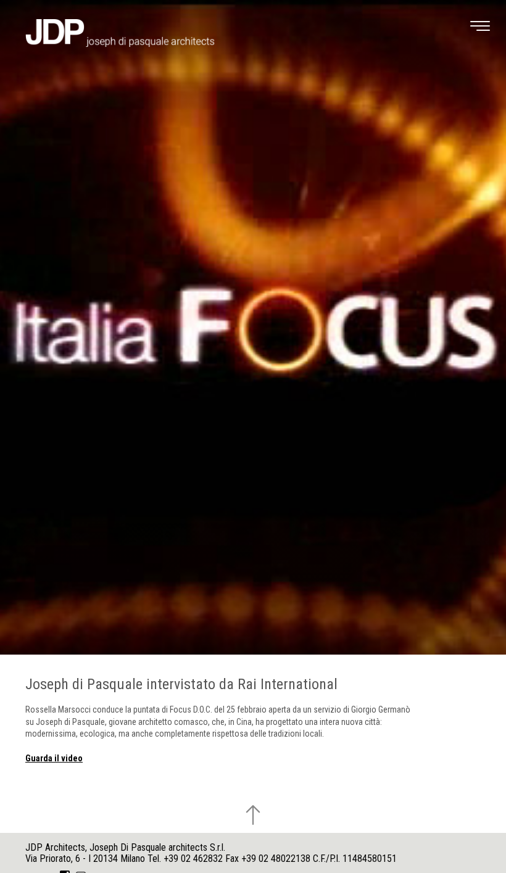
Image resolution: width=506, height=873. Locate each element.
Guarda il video (54, 758)
